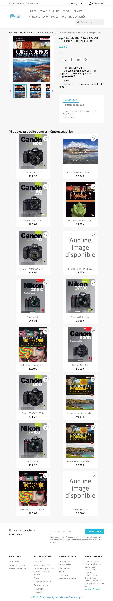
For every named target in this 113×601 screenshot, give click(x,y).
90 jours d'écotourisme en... (80, 172)
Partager (71, 60)
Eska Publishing (49, 11)
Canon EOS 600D (80, 365)
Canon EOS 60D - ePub (33, 413)
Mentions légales (42, 565)
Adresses (63, 575)
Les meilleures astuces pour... (80, 461)
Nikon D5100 (32, 317)
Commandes (65, 568)
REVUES (78, 11)
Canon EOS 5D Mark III (33, 220)
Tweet (78, 60)
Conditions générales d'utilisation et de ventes (44, 571)
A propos (38, 578)
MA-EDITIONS (58, 16)
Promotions (14, 561)
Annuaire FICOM (38, 16)
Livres (33, 11)
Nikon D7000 (33, 461)
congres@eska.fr (93, 589)
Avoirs (61, 571)
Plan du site (39, 588)
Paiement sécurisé (42, 581)
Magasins (38, 592)
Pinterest (85, 60)
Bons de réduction (67, 578)
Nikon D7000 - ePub (80, 317)
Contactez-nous (42, 585)
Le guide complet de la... (80, 268)
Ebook (67, 11)
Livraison (38, 561)
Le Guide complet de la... (80, 220)
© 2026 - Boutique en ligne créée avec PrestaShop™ (57, 597)
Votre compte (67, 556)
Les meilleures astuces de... (33, 365)
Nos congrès (77, 16)
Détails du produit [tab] (74, 104)
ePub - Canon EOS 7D (33, 268)
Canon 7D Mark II (80, 509)
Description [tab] (71, 99)
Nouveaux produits (18, 565)
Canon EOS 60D (32, 172)
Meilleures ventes (17, 568)
